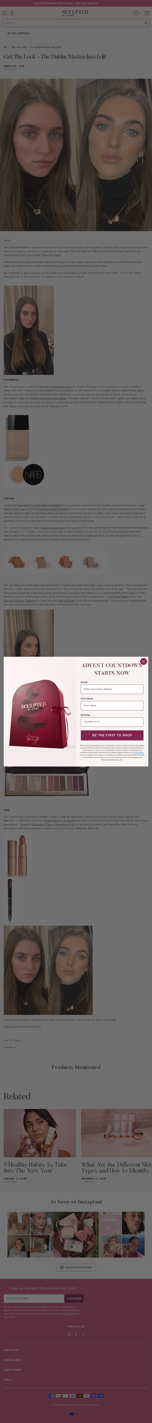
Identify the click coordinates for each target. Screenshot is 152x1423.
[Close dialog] (143, 661)
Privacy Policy (138, 752)
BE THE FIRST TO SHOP (112, 735)
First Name (87, 699)
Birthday (85, 715)
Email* (84, 682)
